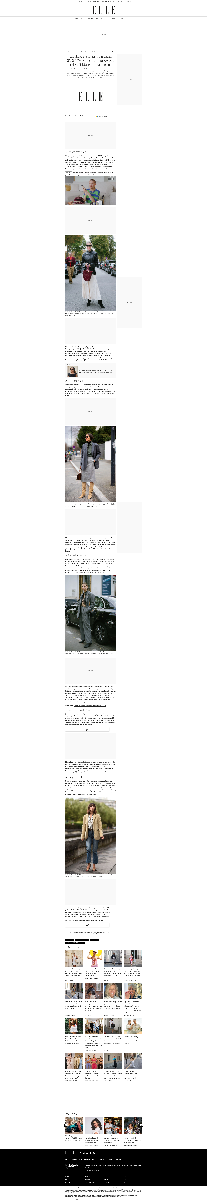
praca (86, 940)
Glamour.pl (67, 1179)
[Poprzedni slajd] (65, 1125)
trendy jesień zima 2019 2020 (75, 942)
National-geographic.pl (90, 1182)
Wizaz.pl (125, 1179)
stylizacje (95, 940)
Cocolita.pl (67, 1182)
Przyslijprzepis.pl (107, 1182)
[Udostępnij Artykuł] (113, 116)
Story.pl (125, 1182)
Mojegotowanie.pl (88, 1179)
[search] (131, 18)
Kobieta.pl (106, 1179)
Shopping (70, 940)
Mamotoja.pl (87, 1176)
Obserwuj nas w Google (103, 116)
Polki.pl (105, 1176)
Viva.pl (124, 1176)
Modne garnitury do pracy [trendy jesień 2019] (90, 706)
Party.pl (67, 1176)
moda (78, 940)
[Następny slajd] (141, 1125)
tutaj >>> (85, 387)
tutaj (77, 1199)
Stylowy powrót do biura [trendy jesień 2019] (88, 920)
